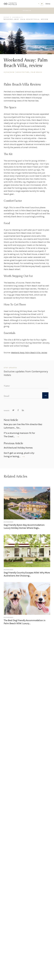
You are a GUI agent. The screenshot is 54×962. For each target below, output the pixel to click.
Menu (47, 4)
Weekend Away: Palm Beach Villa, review (29, 352)
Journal (16, 17)
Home (6, 17)
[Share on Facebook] (18, 410)
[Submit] (45, 395)
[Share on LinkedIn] (23, 410)
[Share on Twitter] (13, 410)
